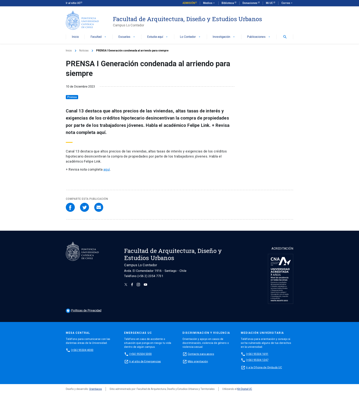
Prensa (72, 97)
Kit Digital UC (244, 388)
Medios (209, 2)
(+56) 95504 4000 (82, 350)
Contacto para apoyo (201, 353)
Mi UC (269, 2)
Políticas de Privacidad (84, 310)
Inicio (75, 37)
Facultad (98, 37)
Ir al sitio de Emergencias (145, 361)
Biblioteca (228, 2)
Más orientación (198, 361)
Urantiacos (95, 388)
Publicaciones (259, 37)
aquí (106, 169)
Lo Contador (190, 37)
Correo (287, 2)
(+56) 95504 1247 (257, 360)
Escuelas (127, 37)
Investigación (224, 37)
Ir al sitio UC (73, 2)
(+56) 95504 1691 (257, 353)
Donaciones (250, 2)
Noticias (84, 50)
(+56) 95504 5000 (140, 353)
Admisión (188, 2)
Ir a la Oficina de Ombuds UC (264, 367)
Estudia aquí (157, 37)
